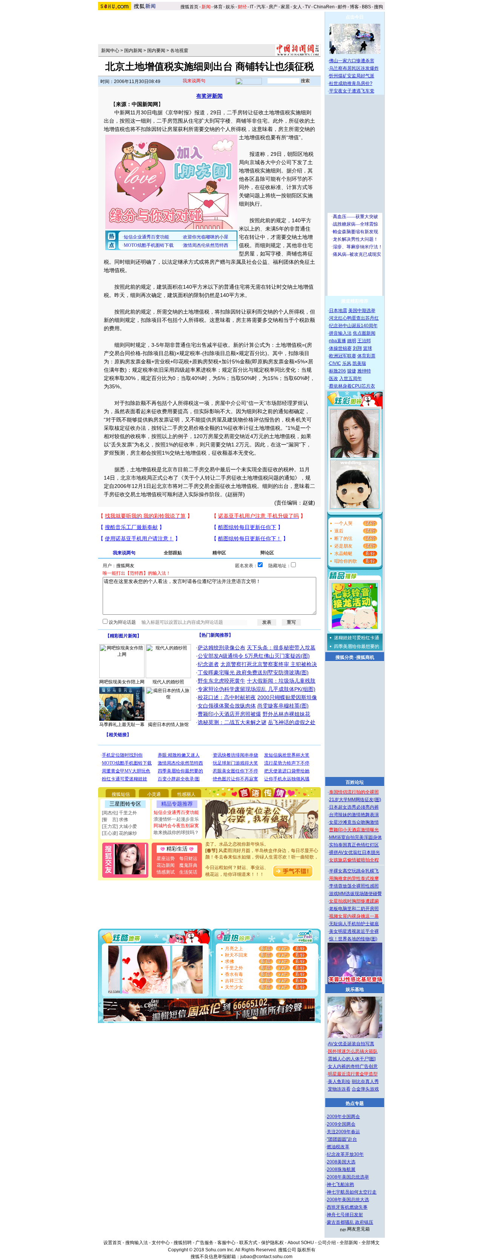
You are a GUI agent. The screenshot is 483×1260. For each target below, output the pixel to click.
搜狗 (379, 6)
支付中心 (161, 1242)
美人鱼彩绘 (339, 1081)
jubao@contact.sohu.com (266, 1256)
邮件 (342, 6)
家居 (285, 6)
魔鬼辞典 (188, 865)
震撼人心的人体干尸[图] (351, 1059)
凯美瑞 (359, 363)
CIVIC (335, 363)
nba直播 (337, 340)
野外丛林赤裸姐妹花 (286, 714)
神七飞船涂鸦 (340, 1184)
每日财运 (188, 858)
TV (308, 6)
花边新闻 (166, 865)
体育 (218, 6)
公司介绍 (327, 1242)
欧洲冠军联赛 (342, 355)
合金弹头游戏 (365, 1089)
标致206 (337, 371)
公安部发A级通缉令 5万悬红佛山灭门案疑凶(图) (254, 656)
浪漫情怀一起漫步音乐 (176, 819)
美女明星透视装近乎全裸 (354, 931)
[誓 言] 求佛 (115, 819)
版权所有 (306, 1249)
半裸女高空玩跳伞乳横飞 (354, 871)
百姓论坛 (355, 782)
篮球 (367, 348)
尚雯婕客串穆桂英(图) (283, 706)
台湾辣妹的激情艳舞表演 (354, 814)
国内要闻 (156, 50)
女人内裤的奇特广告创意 (353, 1066)
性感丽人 (186, 794)
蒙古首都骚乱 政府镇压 (350, 1222)
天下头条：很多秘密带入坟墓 (281, 648)
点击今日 (355, 17)
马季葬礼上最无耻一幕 (122, 724)
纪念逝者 (208, 664)
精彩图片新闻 (123, 635)
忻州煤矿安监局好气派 (351, 75)
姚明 (351, 340)
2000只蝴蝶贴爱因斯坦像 (287, 697)
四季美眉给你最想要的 (356, 646)
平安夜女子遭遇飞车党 (351, 91)
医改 (333, 378)
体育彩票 (366, 355)
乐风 (346, 363)
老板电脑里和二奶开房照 (354, 908)
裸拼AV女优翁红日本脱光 (354, 852)
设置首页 (112, 1242)
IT (252, 6)
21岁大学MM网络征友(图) (355, 799)
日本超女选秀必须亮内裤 (354, 807)
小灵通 (154, 794)
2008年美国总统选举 (348, 1177)
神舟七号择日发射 (345, 1214)
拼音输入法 (340, 333)
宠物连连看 (339, 1089)
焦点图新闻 (364, 333)
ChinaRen (324, 6)
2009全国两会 (341, 1124)
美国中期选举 (361, 310)
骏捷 (351, 371)
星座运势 (166, 858)
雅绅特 (364, 371)
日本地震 (338, 310)
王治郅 (364, 340)
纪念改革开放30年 (345, 1154)
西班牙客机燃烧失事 (347, 1207)
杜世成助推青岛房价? (350, 83)
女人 (297, 6)
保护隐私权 (272, 1242)
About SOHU (301, 1242)
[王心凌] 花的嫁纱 (119, 833)
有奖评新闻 (209, 96)
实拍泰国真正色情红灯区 (354, 845)
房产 (273, 6)
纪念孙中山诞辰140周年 (353, 325)
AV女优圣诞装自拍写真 (351, 1043)
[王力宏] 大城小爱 (119, 826)
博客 (354, 6)
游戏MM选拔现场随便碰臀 (355, 893)
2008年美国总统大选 (348, 1199)
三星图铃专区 (125, 804)
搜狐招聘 (183, 1242)
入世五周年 (350, 378)
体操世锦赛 (340, 348)
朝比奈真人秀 (365, 1081)
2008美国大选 (341, 1162)
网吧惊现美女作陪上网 (122, 682)
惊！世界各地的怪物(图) (353, 939)
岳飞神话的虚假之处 (291, 722)
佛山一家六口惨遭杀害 (351, 60)
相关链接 (118, 734)
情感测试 (166, 872)
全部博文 (370, 1242)
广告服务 (204, 1242)
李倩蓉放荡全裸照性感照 (354, 886)
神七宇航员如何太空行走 (352, 1192)
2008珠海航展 (341, 1169)
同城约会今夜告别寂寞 (176, 825)
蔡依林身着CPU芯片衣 (352, 386)
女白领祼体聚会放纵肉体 (227, 706)
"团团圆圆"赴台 (342, 1139)
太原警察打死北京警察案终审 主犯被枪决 (268, 664)
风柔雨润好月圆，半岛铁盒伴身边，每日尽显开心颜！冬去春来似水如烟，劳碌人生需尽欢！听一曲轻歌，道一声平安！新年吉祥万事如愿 (261, 850)
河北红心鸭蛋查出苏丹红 (354, 318)
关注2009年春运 (343, 1131)
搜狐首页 (189, 6)
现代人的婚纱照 (168, 682)
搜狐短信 (121, 794)
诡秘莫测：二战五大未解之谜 (232, 722)
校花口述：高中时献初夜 (227, 697)
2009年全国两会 (343, 1116)
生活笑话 (188, 872)
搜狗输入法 (136, 1242)
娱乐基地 (355, 989)
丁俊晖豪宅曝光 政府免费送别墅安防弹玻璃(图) (253, 672)
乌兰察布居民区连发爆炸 (354, 68)
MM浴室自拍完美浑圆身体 (355, 837)
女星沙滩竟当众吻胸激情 (354, 822)
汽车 (261, 6)
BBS (366, 6)
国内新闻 (133, 50)
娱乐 (230, 6)
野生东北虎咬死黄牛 (221, 681)
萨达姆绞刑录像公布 (221, 648)
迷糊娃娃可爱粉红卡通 (356, 637)
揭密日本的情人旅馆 (168, 724)
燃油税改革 (338, 1146)
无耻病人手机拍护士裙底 (354, 923)
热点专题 (355, 1103)
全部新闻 (349, 1242)
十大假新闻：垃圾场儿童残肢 (281, 681)
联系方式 (248, 1242)
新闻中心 (110, 50)
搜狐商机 (365, 657)
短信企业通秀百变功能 (176, 812)
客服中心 (226, 1242)
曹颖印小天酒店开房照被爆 (229, 714)
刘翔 (357, 348)
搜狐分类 (344, 657)
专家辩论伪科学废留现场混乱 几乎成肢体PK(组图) (256, 689)
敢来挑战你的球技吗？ (176, 832)
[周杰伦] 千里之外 (119, 812)
